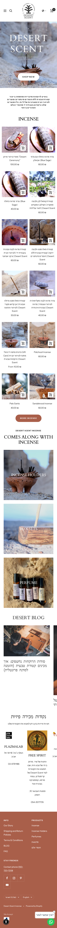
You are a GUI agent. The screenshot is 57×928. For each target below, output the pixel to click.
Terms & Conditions (13, 840)
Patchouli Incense (42, 352)
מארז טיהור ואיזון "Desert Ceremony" (14, 158)
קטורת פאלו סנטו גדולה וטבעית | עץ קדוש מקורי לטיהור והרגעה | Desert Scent (14, 305)
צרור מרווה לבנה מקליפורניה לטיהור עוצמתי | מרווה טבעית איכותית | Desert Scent (42, 305)
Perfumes (36, 836)
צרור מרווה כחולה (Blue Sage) (14, 203)
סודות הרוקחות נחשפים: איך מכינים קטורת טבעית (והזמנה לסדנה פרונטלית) (25, 666)
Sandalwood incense (42, 403)
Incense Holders (39, 831)
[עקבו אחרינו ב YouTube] (7, 884)
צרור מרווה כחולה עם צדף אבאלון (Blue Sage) (42, 158)
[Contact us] (51, 922)
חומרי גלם (36, 847)
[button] (44, 11)
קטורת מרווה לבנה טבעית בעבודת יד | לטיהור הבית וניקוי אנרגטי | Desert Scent (14, 253)
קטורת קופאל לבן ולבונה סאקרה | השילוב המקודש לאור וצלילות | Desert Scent (42, 205)
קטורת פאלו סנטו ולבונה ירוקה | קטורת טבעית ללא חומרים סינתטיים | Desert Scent (42, 254)
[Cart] (51, 10)
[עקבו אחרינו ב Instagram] (13, 878)
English (26, 897)
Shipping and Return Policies (13, 833)
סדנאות (35, 842)
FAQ (6, 851)
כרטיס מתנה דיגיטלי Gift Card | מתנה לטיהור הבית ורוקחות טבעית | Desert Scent (14, 357)
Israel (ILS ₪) (11, 897)
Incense (35, 825)
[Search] (10, 10)
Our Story (8, 825)
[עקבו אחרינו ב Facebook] (7, 878)
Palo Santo (15, 403)
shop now (28, 77)
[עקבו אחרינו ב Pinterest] (20, 878)
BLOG (6, 845)
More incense (28, 418)
